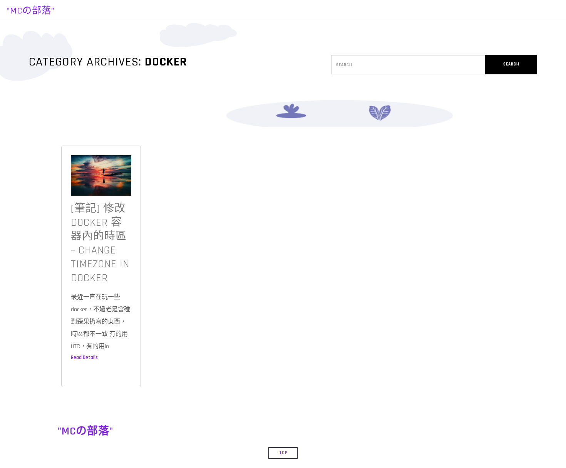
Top (283, 453)
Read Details (84, 357)
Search (511, 64)
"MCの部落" (31, 11)
